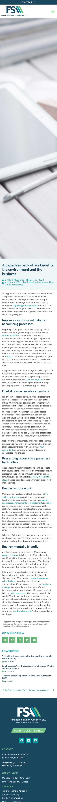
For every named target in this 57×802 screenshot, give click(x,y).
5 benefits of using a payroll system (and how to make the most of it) (27, 657)
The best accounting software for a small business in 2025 (26, 676)
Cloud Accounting (14, 284)
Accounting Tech (13, 282)
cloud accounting (24, 624)
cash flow (13, 624)
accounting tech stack (19, 621)
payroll (44, 500)
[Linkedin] (28, 740)
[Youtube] (35, 740)
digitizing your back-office (25, 305)
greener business (10, 555)
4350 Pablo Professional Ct (15, 754)
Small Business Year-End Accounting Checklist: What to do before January (28, 666)
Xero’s (9, 356)
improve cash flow (10, 335)
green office (36, 624)
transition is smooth (22, 611)
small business (19, 626)
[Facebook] (21, 740)
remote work (8, 626)
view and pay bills (34, 379)
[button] (53, 11)
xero (27, 626)
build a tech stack (18, 593)
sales (49, 502)
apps (30, 621)
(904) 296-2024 (21, 762)
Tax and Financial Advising (14, 790)
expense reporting (10, 502)
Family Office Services (12, 798)
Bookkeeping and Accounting (38, 282)
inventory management (31, 502)
